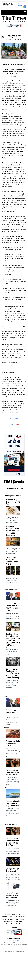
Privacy (12, 916)
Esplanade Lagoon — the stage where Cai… (13, 803)
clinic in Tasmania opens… (13, 743)
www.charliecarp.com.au (9, 365)
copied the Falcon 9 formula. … (13, 712)
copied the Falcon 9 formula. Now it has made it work (13, 606)
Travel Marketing (19, 919)
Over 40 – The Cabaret (13, 870)
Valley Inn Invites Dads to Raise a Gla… (12, 772)
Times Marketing (19, 921)
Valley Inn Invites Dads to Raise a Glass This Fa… (12, 841)
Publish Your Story (9, 921)
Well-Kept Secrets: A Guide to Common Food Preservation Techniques (12, 530)
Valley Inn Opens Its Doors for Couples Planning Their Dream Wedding (13, 673)
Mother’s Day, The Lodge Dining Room (13, 501)
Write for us (5, 916)
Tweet (12, 424)
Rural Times (19, 924)
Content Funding (8, 919)
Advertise (7, 914)
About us (21, 914)
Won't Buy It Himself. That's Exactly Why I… (12, 895)
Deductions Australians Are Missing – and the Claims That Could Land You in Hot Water (13, 639)
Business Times (10, 924)
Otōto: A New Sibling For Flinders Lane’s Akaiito (12, 560)
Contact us (14, 914)
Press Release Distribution (14, 940)
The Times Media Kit (20, 916)
